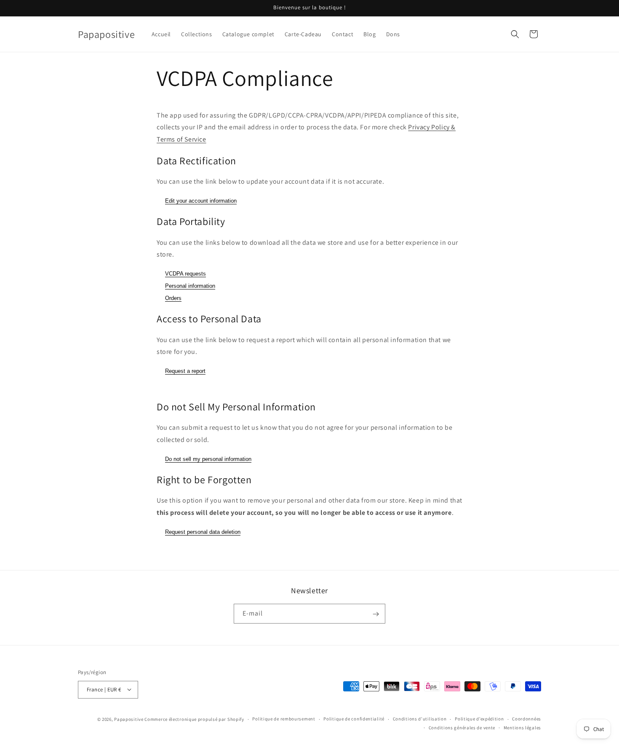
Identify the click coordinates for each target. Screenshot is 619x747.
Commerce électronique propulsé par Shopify (194, 719)
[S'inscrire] (375, 614)
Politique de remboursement (283, 719)
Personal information (190, 286)
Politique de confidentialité (353, 719)
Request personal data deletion (202, 532)
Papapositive (128, 719)
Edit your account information (201, 201)
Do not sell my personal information (208, 459)
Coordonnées (526, 719)
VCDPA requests (185, 273)
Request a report (185, 371)
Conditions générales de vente (462, 727)
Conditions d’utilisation (420, 719)
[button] (515, 34)
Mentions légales (522, 727)
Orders (173, 298)
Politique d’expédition (479, 719)
